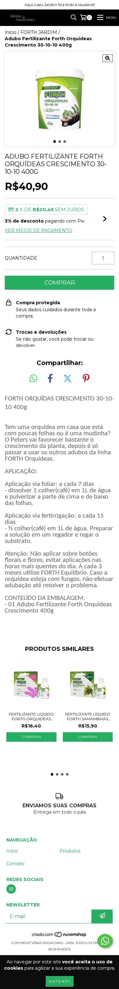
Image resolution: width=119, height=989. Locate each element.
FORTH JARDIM (39, 32)
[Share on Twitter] (68, 378)
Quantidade (21, 258)
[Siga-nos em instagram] (11, 889)
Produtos (70, 851)
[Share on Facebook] (50, 378)
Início (11, 32)
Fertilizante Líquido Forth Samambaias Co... (87, 716)
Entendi (59, 981)
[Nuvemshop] (59, 937)
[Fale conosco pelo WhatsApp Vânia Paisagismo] (105, 941)
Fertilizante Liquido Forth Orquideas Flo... (31, 716)
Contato (15, 863)
